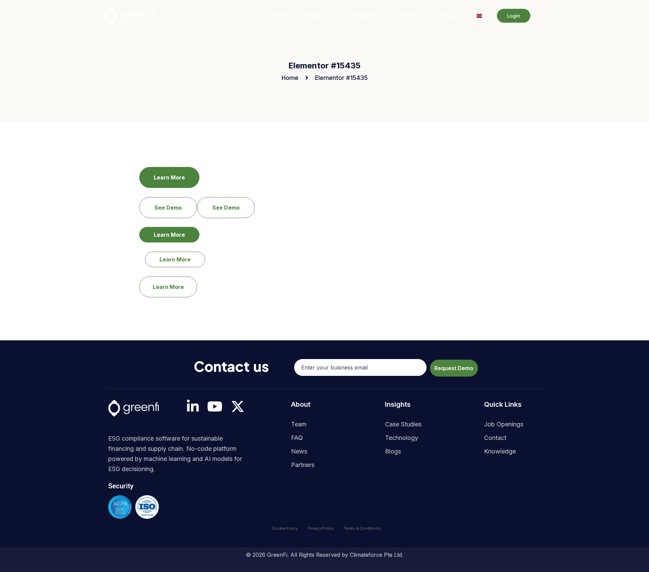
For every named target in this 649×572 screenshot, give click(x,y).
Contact (448, 15)
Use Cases (361, 15)
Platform (406, 15)
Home (278, 15)
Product (316, 15)
